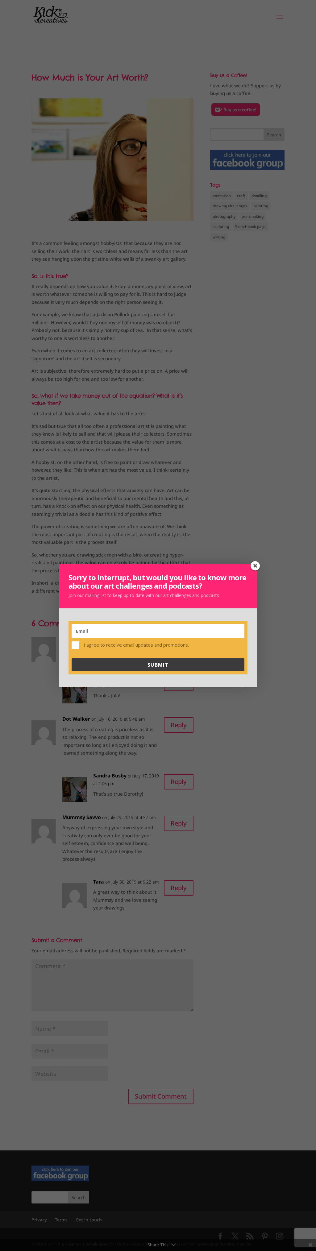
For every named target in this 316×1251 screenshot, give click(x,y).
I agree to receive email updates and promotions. (135, 644)
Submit (158, 664)
